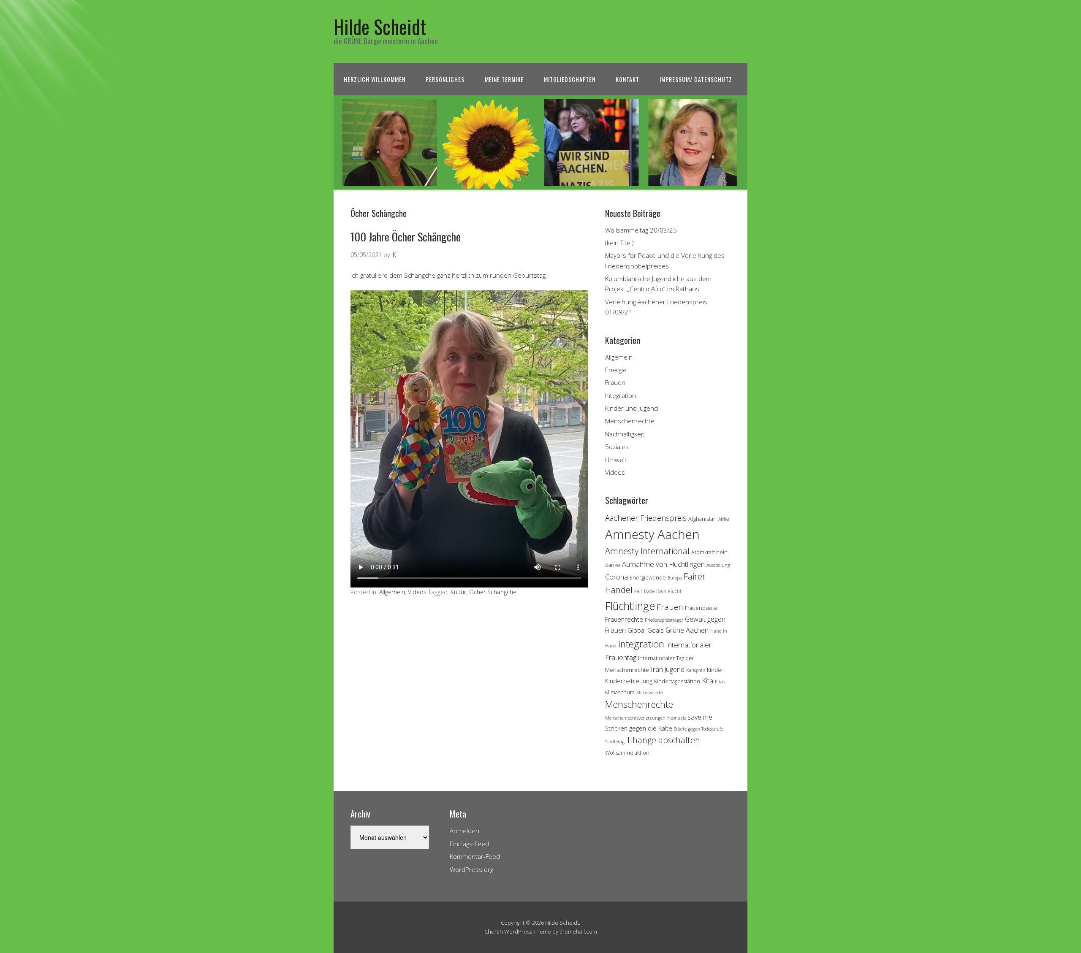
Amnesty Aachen (652, 534)
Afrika (724, 519)
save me (699, 717)
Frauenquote (701, 608)
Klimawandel (649, 693)
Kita (707, 680)
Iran (657, 669)
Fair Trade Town (650, 591)
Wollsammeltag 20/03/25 (641, 230)
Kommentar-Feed (475, 856)
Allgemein (392, 592)
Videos (417, 592)
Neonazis (676, 718)
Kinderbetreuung (628, 681)
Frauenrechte (624, 619)
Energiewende (648, 577)
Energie (616, 369)
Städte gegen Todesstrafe (698, 729)
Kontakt (627, 79)
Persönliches (445, 79)
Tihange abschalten (663, 740)
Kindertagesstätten (677, 681)
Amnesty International (647, 551)
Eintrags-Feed (469, 843)
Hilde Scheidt (380, 26)
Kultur (458, 592)
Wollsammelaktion (627, 752)
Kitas (720, 682)
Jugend (674, 669)
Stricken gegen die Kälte (638, 728)
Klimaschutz (620, 692)
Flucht (675, 591)
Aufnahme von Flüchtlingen (663, 564)
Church (493, 931)
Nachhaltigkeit (624, 434)
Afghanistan (702, 519)
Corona (616, 577)
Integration (620, 395)
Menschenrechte (630, 421)
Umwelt (616, 459)
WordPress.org (471, 869)
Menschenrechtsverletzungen (635, 718)
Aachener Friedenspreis (646, 518)
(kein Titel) (619, 242)
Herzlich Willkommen (374, 79)
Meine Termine (504, 79)
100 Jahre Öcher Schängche (405, 236)
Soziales (617, 446)
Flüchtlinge (630, 605)
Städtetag (615, 742)
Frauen (615, 382)
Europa (675, 578)
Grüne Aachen (687, 630)
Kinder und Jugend (631, 408)
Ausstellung (718, 565)
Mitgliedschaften (569, 79)
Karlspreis (695, 670)
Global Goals (645, 630)
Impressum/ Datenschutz (696, 79)
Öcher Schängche (492, 592)
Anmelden (464, 830)
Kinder (715, 670)
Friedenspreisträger (664, 620)
